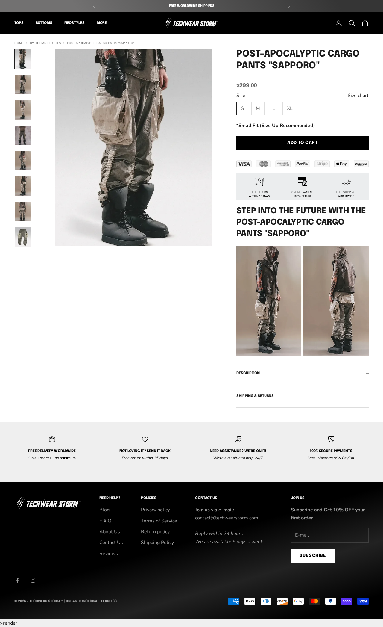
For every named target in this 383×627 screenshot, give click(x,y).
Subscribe (313, 555)
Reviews (108, 553)
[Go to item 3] (22, 109)
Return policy (155, 531)
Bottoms (44, 23)
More (102, 23)
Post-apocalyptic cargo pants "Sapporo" (100, 43)
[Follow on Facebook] (17, 580)
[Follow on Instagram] (33, 580)
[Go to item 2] (22, 84)
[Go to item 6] (22, 186)
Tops (19, 23)
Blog (104, 510)
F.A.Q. (105, 521)
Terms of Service (159, 521)
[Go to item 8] (22, 237)
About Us (109, 531)
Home (19, 43)
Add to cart (302, 142)
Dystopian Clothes (45, 43)
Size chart (358, 95)
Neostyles (74, 23)
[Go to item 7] (22, 211)
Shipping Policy (157, 542)
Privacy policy (155, 510)
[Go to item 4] (22, 135)
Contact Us (111, 542)
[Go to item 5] (22, 160)
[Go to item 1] (22, 59)
